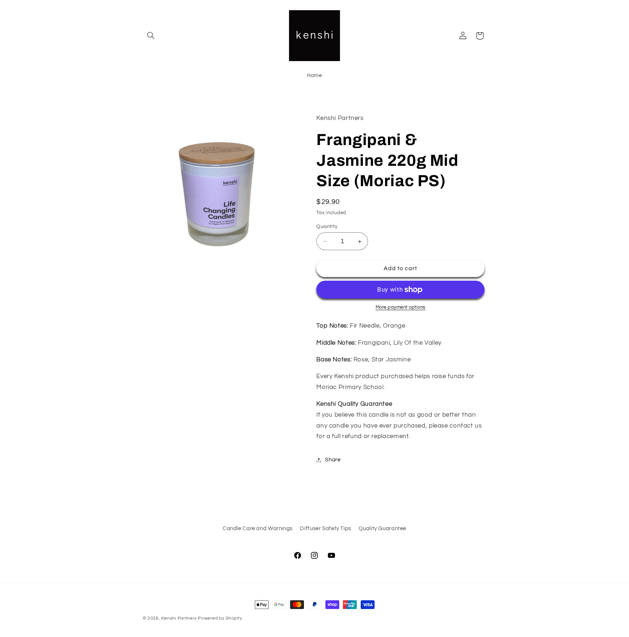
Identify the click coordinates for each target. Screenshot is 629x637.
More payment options (401, 307)
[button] (151, 35)
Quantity (326, 226)
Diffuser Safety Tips (325, 529)
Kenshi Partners (179, 618)
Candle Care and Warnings (258, 529)
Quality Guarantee (382, 529)
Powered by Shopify (220, 618)
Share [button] (332, 459)
